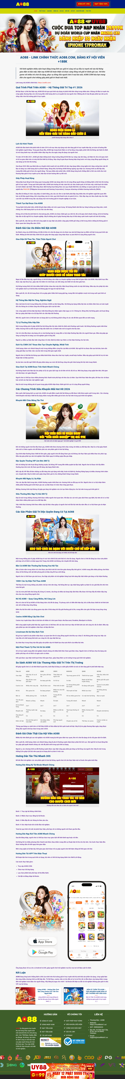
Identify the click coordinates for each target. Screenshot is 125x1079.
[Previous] (13, 997)
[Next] (111, 997)
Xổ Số (73, 11)
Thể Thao (42, 11)
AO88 (35, 11)
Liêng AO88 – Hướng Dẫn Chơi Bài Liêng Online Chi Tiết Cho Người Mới (48, 991)
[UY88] (62, 1067)
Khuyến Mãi (80, 11)
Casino (49, 11)
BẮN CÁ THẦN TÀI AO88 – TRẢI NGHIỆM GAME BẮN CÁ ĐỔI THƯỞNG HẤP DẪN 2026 (96, 991)
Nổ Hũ (67, 11)
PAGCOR (26, 189)
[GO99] (62, 1075)
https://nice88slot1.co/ (98, 1024)
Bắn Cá (56, 11)
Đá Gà (62, 11)
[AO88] (23, 4)
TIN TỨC (88, 11)
